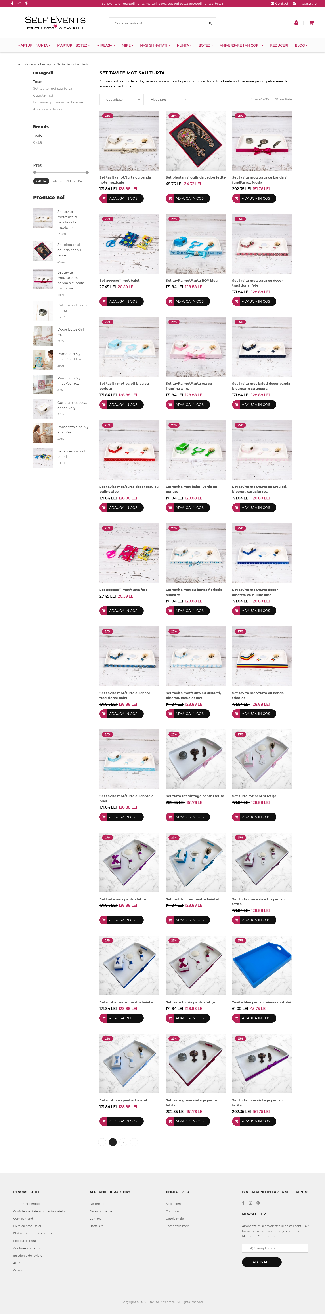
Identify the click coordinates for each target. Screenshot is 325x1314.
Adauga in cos (123, 198)
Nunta (183, 45)
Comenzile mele (178, 1226)
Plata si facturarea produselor (34, 1233)
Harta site (96, 1226)
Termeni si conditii (26, 1203)
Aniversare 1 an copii (241, 45)
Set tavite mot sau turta (73, 64)
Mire (127, 45)
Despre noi (97, 1203)
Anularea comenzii (27, 1248)
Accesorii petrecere (49, 109)
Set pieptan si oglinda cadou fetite (69, 250)
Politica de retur (24, 1240)
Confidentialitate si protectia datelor (39, 1211)
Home (16, 64)
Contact (281, 3)
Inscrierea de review (27, 1255)
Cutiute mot (43, 95)
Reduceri (279, 45)
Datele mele (175, 1218)
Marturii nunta (33, 45)
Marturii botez (72, 45)
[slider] (34, 172)
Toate (37, 82)
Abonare (262, 1262)
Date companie (101, 1211)
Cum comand (23, 1218)
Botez (205, 45)
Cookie (18, 1270)
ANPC (17, 1263)
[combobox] (121, 99)
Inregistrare (306, 3)
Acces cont (173, 1203)
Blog (300, 45)
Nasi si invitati (154, 45)
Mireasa (105, 45)
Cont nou (172, 1211)
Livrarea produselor (27, 1226)
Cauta (41, 181)
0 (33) (37, 142)
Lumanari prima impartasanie (58, 102)
